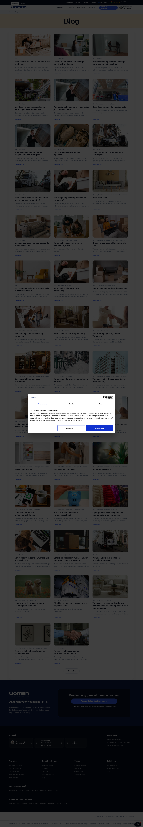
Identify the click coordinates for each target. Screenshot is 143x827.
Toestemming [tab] (42, 404)
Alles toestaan (99, 428)
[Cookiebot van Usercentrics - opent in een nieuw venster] (104, 397)
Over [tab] (100, 404)
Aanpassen (70, 428)
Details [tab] (71, 404)
